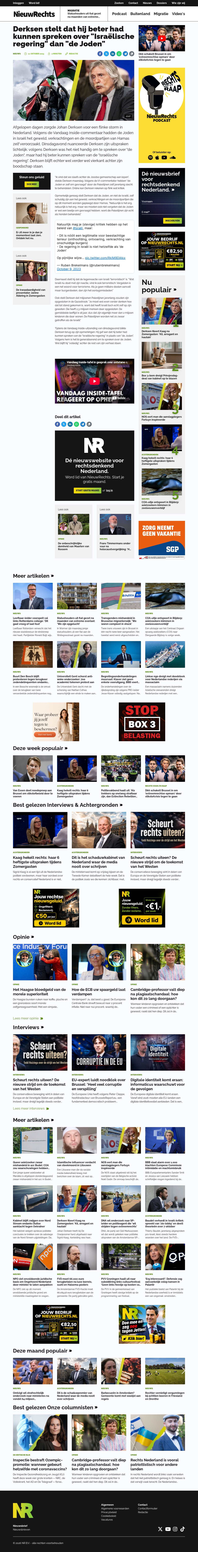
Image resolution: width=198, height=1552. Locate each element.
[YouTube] (164, 157)
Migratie (161, 13)
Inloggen (18, 3)
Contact (133, 3)
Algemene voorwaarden (115, 1508)
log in (109, 490)
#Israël (78, 228)
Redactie (143, 1512)
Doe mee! (32, 184)
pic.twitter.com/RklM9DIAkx (105, 258)
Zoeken (119, 3)
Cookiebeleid (108, 1515)
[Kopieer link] (131, 53)
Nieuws (147, 3)
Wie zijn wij (178, 3)
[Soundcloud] (173, 157)
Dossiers (162, 3)
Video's (178, 13)
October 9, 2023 (69, 269)
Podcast (119, 13)
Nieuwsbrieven (21, 1529)
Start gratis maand (87, 490)
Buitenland (140, 13)
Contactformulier (147, 1508)
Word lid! (34, 3)
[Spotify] (150, 157)
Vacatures (107, 1519)
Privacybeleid (109, 1512)
